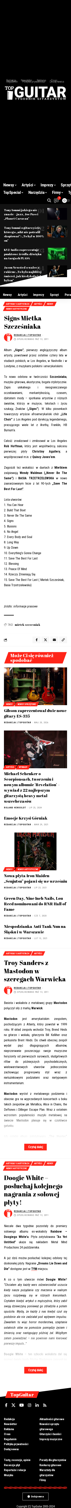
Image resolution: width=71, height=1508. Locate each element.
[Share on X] (45, 640)
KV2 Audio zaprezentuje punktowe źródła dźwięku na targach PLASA (22, 254)
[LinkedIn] (37, 1405)
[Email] (54, 640)
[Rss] (45, 1405)
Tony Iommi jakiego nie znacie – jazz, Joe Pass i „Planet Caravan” (21, 214)
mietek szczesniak (27, 625)
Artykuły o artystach (17, 304)
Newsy (50, 304)
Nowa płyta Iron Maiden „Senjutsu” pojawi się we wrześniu (35, 878)
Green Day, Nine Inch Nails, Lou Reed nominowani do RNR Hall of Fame (35, 904)
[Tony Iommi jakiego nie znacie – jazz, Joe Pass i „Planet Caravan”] (57, 214)
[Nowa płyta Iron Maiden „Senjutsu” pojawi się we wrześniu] (35, 851)
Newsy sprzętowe (27, 704)
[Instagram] (29, 1405)
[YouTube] (21, 1405)
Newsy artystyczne (16, 309)
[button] (49, 200)
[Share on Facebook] (36, 640)
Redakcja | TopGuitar (27, 335)
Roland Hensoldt (15, 807)
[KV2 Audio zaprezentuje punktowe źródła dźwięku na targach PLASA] (57, 253)
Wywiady (23, 767)
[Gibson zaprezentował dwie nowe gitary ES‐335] (35, 686)
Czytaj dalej (35, 1147)
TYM (34, 1269)
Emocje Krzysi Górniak (25, 818)
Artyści (38, 304)
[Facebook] (6, 1405)
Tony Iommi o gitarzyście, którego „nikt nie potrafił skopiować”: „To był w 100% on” (24, 234)
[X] (13, 1405)
